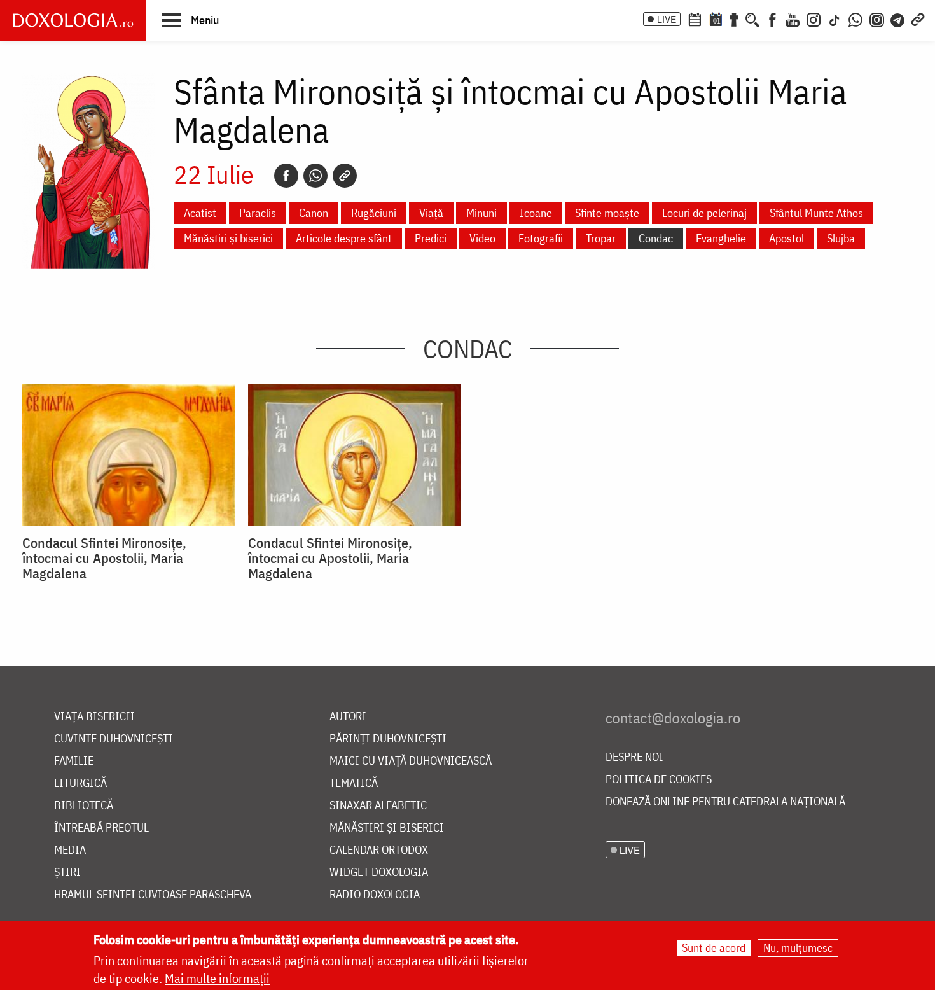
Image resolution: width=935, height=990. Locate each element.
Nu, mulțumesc (798, 947)
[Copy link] (345, 176)
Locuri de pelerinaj (704, 213)
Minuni (481, 213)
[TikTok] (834, 18)
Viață (431, 213)
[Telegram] (898, 18)
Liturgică (80, 783)
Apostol (786, 238)
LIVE (666, 19)
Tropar (601, 238)
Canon (313, 213)
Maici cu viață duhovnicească (410, 761)
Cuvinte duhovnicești (113, 739)
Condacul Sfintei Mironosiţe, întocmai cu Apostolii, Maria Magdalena (104, 558)
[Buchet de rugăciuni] (734, 18)
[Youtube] (792, 18)
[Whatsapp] (315, 176)
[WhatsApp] (855, 18)
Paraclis (257, 213)
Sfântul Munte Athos (816, 213)
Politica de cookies (659, 779)
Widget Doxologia (378, 872)
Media (70, 850)
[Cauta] (752, 18)
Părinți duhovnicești (388, 739)
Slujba (841, 238)
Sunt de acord (713, 947)
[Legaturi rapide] (917, 18)
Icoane (536, 213)
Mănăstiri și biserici (228, 238)
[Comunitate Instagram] (877, 18)
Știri (67, 872)
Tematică (353, 783)
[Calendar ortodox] (694, 18)
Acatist (200, 213)
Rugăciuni (373, 213)
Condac (656, 238)
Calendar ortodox (378, 850)
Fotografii (540, 238)
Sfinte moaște (607, 213)
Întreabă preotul (101, 828)
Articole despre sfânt (344, 238)
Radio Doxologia (374, 895)
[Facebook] (772, 18)
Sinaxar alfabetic (378, 805)
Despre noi (634, 757)
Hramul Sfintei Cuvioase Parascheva (152, 895)
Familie (74, 761)
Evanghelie (721, 238)
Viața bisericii (94, 716)
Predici (431, 238)
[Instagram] (813, 18)
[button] (190, 19)
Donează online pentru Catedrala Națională (725, 802)
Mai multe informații (217, 978)
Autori (347, 716)
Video (482, 238)
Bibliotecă (83, 805)
